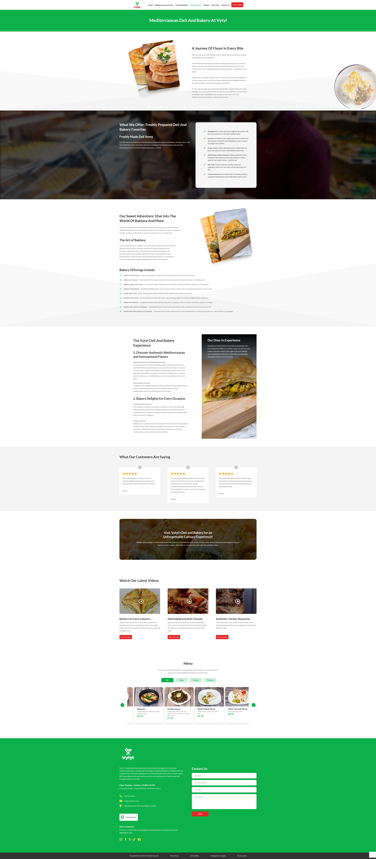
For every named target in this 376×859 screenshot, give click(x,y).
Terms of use (174, 856)
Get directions (131, 817)
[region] (188, 705)
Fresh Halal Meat (182, 5)
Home (150, 5)
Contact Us (225, 5)
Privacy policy (242, 856)
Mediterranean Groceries (164, 5)
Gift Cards (215, 5)
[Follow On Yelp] (130, 840)
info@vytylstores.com (131, 801)
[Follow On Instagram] (120, 840)
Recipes (206, 5)
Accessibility (194, 856)
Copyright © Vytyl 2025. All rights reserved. (144, 856)
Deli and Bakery (196, 5)
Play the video (126, 637)
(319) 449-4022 (129, 796)
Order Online (237, 5)
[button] (122, 705)
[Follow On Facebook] (125, 840)
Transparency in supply (218, 856)
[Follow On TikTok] (134, 840)
